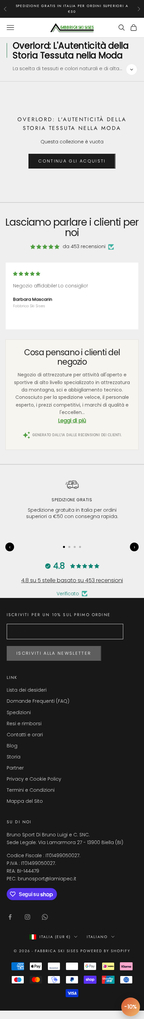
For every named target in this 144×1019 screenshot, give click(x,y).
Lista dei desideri (27, 690)
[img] (44, 247)
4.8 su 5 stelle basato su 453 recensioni (72, 580)
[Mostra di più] (131, 69)
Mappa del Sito (25, 801)
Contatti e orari (25, 734)
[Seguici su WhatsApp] (45, 917)
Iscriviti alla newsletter (53, 653)
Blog (12, 745)
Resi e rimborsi (24, 723)
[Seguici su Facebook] (10, 917)
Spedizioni (19, 712)
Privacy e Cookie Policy (34, 779)
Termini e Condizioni (31, 790)
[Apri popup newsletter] (130, 1007)
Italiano (97, 936)
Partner (15, 768)
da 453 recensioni (84, 246)
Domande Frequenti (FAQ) (38, 701)
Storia (13, 756)
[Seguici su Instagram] (27, 917)
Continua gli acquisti (71, 161)
